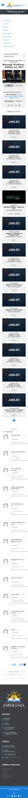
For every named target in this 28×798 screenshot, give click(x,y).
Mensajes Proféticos (7, 33)
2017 (18, 94)
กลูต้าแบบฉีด (15, 594)
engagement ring (17, 560)
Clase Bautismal (6, 43)
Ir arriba (13, 793)
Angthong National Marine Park (17, 488)
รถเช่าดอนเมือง (15, 435)
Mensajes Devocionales (8, 46)
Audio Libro (5, 23)
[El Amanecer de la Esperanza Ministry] (14, 4)
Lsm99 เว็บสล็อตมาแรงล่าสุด (18, 523)
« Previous (13, 664)
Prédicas (4, 771)
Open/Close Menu (3, 4)
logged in (12, 674)
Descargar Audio (14, 97)
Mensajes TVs (6, 39)
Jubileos (6, 30)
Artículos (4, 774)
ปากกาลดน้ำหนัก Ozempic (16, 469)
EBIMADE (5, 27)
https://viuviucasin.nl (18, 452)
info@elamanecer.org (15, 757)
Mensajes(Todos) (7, 20)
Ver (10, 85)
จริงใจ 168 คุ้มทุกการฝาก (17, 505)
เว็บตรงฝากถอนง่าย (17, 578)
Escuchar (19, 85)
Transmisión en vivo (7, 769)
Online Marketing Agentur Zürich (16, 540)
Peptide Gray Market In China (18, 647)
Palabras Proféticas (7, 776)
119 (14, 429)
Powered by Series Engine (14, 424)
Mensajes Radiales (7, 36)
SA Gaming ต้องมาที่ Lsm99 (17, 612)
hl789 (13, 630)
